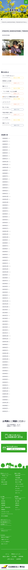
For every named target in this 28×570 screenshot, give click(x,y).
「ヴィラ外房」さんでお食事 (9, 91)
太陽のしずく (4, 539)
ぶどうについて (6, 102)
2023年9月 (6, 240)
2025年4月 (5, 184)
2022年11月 (6, 269)
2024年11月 (6, 199)
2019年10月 (6, 359)
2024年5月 (6, 216)
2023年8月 (6, 243)
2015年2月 (5, 408)
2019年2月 (5, 382)
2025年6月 (6, 179)
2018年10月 (6, 394)
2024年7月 (5, 211)
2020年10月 (6, 341)
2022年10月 (6, 272)
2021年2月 (5, 330)
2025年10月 (6, 167)
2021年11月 (6, 303)
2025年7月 (5, 176)
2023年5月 (6, 251)
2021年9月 (6, 309)
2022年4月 (5, 289)
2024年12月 (6, 196)
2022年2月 (6, 295)
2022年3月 (6, 292)
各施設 (8, 425)
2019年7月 (5, 367)
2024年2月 (5, 225)
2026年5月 (6, 147)
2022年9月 (6, 274)
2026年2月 (6, 155)
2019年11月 (6, 356)
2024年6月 (6, 213)
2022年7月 (6, 280)
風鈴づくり (5, 86)
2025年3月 (5, 187)
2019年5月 (5, 373)
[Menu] (26, 2)
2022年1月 (6, 298)
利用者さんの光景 (6, 81)
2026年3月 (6, 152)
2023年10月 (6, 237)
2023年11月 (6, 234)
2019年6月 (5, 370)
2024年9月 (5, 205)
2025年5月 (5, 182)
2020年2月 (5, 347)
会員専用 (18, 559)
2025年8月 (5, 173)
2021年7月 (6, 315)
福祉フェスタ (5, 123)
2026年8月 (6, 138)
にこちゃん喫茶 (4, 541)
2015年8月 (5, 405)
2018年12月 (6, 388)
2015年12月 (6, 402)
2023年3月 (5, 257)
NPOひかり (4, 530)
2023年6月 (6, 248)
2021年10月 (6, 306)
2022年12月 (6, 266)
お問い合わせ (10, 559)
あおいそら (3, 543)
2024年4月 (5, 219)
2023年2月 (6, 260)
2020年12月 (6, 335)
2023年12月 (6, 231)
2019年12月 (6, 353)
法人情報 (14, 556)
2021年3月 (6, 327)
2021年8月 (6, 312)
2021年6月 (6, 318)
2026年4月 (6, 150)
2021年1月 (6, 332)
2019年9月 (5, 362)
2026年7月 (6, 141)
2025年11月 (6, 164)
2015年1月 (5, 411)
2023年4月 (6, 254)
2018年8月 (5, 399)
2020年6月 (5, 344)
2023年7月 (5, 245)
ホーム (7, 554)
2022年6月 (6, 283)
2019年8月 (5, 364)
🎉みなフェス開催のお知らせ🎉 (10, 96)
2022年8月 (6, 277)
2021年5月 (5, 321)
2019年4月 (5, 376)
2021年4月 (5, 324)
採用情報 (21, 556)
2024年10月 (6, 202)
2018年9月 (5, 396)
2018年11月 (6, 391)
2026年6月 (6, 144)
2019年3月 (5, 379)
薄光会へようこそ (15, 554)
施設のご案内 (6, 556)
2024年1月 (5, 228)
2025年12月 (6, 161)
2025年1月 (6, 193)
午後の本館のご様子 (7, 112)
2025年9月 (6, 170)
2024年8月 (5, 208)
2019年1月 (5, 385)
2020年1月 (5, 350)
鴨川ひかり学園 (4, 537)
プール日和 (5, 117)
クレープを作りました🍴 (8, 75)
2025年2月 (5, 190)
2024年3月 (6, 222)
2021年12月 (6, 301)
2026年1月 (6, 158)
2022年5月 (6, 286)
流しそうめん (5, 107)
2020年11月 (6, 338)
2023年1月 (6, 263)
